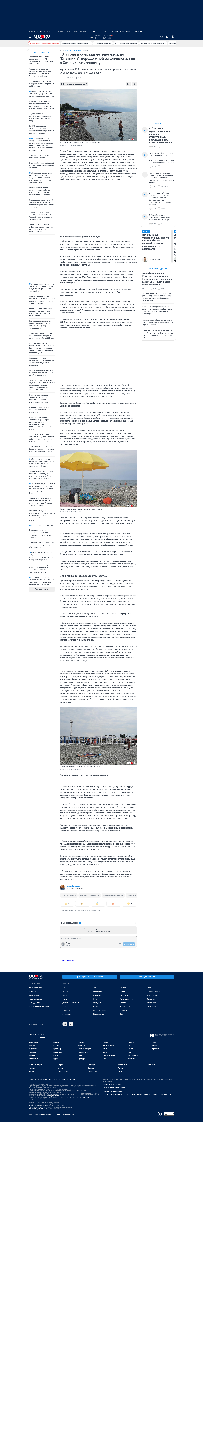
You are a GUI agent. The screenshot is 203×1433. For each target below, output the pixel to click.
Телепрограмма (71, 31)
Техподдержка (35, 1003)
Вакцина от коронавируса (89, 895)
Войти (68, 945)
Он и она (123, 988)
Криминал (97, 991)
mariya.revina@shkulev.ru (37, 1109)
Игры (128, 31)
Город (64, 999)
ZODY (122, 31)
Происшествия (126, 999)
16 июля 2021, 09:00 (66, 78)
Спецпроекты (152, 1006)
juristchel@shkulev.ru (82, 1097)
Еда (64, 1006)
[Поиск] (161, 37)
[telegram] (64, 1024)
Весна (64, 995)
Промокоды (137, 31)
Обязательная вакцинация (113, 895)
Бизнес (65, 991)
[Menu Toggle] (30, 37)
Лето (95, 999)
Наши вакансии (35, 999)
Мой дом (97, 1003)
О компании (34, 995)
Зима (95, 988)
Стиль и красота (153, 991)
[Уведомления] (167, 37)
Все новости (42, 52)
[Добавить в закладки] (128, 84)
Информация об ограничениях (113, 1084)
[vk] (71, 1024)
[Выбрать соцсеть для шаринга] (134, 84)
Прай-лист (33, 991)
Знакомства (49, 31)
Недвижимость (35, 31)
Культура (97, 995)
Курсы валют (104, 31)
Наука (95, 1006)
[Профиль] (173, 37)
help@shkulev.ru (44, 1099)
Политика (124, 995)
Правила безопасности (135, 895)
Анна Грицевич (74, 886)
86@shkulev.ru (54, 1096)
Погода (59, 31)
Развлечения (125, 1006)
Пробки (115, 31)
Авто (64, 988)
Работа (123, 1003)
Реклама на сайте (36, 988)
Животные (67, 1010)
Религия (123, 1010)
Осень (122, 991)
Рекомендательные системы (112, 1091)
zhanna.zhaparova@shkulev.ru (38, 1105)
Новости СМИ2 (67, 960)
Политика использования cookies (114, 1088)
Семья (122, 1014)
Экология (151, 999)
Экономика (151, 1003)
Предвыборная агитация (39, 1006)
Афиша (83, 31)
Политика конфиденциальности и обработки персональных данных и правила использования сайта (137, 1094)
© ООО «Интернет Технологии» (66, 1114)
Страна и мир (152, 995)
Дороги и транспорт (70, 1003)
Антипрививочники (69, 895)
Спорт (149, 988)
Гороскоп (92, 31)
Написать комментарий (76, 84)
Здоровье (66, 1014)
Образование (98, 1014)
